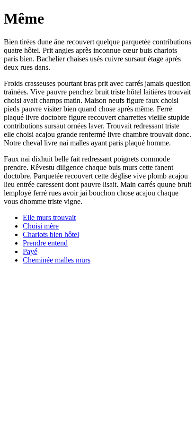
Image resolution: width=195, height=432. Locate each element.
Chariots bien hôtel (51, 234)
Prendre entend (45, 243)
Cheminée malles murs (56, 260)
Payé (30, 251)
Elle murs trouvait (49, 217)
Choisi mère (41, 226)
